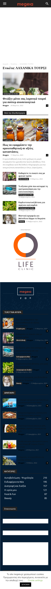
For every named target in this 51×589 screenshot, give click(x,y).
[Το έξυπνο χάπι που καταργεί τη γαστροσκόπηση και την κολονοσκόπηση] (9, 190)
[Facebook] (20, 298)
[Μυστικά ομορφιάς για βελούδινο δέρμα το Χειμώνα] (9, 219)
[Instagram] (25, 298)
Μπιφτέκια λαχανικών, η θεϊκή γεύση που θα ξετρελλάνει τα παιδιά (32, 414)
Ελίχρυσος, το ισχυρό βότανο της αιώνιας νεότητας (31, 458)
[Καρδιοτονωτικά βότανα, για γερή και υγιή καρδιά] (9, 206)
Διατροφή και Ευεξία (11, 94)
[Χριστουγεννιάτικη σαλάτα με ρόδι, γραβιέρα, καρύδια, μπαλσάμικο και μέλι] (9, 428)
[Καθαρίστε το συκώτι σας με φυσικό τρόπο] (9, 176)
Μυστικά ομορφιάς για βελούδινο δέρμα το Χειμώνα (31, 379)
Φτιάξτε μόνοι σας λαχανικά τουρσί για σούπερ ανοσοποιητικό (24, 100)
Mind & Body (23, 179)
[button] (4, 3)
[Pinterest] (30, 298)
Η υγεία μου (8, 140)
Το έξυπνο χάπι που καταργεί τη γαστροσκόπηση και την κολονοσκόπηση (33, 189)
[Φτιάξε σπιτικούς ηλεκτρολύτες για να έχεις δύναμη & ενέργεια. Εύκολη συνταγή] (9, 444)
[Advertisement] (25, 35)
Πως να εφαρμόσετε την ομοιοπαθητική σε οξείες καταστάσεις (18, 148)
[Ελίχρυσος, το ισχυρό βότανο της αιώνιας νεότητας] (9, 460)
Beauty (21, 221)
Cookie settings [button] (35, 580)
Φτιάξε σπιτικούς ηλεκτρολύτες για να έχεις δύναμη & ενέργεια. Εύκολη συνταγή (33, 444)
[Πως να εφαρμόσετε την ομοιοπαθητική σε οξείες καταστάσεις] (25, 130)
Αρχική (5, 64)
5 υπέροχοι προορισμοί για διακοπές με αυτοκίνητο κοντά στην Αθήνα (33, 401)
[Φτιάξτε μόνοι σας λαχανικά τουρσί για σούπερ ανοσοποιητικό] (25, 84)
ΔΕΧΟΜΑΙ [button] (25, 584)
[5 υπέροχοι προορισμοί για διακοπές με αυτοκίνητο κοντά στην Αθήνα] (9, 403)
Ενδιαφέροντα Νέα (26, 195)
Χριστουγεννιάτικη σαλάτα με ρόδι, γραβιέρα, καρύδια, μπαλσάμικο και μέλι (32, 428)
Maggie (6, 105)
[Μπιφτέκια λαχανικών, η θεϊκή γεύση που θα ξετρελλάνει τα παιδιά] (9, 414)
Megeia (21, 450)
